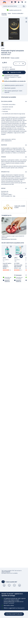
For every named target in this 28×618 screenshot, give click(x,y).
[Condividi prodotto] (26, 21)
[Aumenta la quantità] (23, 63)
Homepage (4, 13)
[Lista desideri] (15, 2)
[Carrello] (22, 2)
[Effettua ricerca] (23, 6)
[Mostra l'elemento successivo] (24, 254)
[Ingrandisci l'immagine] (14, 29)
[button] (25, 2)
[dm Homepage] (4, 2)
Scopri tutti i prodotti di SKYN (19, 206)
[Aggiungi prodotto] (26, 18)
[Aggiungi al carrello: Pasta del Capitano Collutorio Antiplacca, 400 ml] (10, 256)
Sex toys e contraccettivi (17, 13)
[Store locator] (12, 2)
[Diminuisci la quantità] (15, 63)
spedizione (12, 69)
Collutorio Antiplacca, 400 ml (6, 267)
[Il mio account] (19, 2)
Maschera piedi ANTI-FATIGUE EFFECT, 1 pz (18, 267)
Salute (9, 13)
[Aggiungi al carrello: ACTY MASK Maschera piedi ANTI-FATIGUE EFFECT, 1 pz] (21, 256)
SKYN (2, 48)
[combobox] (14, 6)
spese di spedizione (6, 571)
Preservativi (4, 14)
